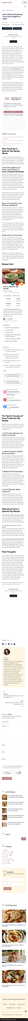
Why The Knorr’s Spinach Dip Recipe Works (13, 137)
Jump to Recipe (7, 28)
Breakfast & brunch (6, 851)
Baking (3, 850)
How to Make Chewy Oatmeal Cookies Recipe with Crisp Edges (14, 925)
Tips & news (5, 861)
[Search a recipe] (25, 6)
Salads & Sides (15, 22)
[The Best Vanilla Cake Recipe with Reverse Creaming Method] (4, 824)
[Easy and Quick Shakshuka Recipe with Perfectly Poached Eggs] (4, 818)
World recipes (5, 863)
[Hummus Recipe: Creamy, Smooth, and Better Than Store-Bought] (4, 804)
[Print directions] (21, 283)
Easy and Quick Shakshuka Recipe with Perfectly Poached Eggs (13, 986)
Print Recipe (18, 28)
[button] (14, 1019)
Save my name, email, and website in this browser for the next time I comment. (13, 766)
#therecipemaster (11, 394)
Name (3, 745)
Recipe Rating (5, 721)
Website (4, 759)
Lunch (3, 856)
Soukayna (5, 22)
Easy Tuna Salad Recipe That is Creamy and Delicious (12, 966)
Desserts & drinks (6, 853)
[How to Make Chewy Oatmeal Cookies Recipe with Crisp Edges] (4, 797)
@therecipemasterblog (14, 391)
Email (3, 752)
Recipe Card (6, 138)
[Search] (23, 838)
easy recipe (9, 640)
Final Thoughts (6, 145)
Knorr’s (21, 50)
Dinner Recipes (5, 855)
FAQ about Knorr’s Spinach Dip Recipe (12, 143)
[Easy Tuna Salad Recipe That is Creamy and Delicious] (4, 811)
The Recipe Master (14, 407)
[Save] (12, 283)
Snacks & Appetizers (6, 860)
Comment (4, 726)
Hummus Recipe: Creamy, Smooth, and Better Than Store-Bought (12, 945)
